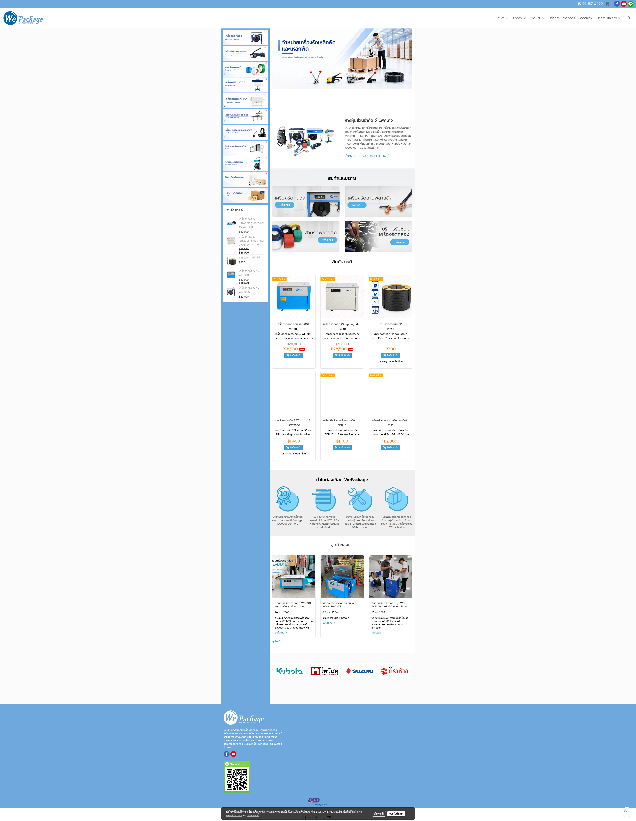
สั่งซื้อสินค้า (295, 355)
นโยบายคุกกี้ (253, 815)
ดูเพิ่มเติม (280, 632)
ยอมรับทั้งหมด (396, 813)
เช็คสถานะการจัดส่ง (562, 18)
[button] (628, 18)
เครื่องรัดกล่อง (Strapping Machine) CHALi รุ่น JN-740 (251, 240)
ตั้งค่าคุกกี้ (379, 813)
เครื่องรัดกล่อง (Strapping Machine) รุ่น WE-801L (251, 223)
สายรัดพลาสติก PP (250, 257)
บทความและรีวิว (607, 18)
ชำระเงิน (536, 18)
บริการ (518, 18)
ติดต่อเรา (586, 18)
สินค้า (502, 18)
